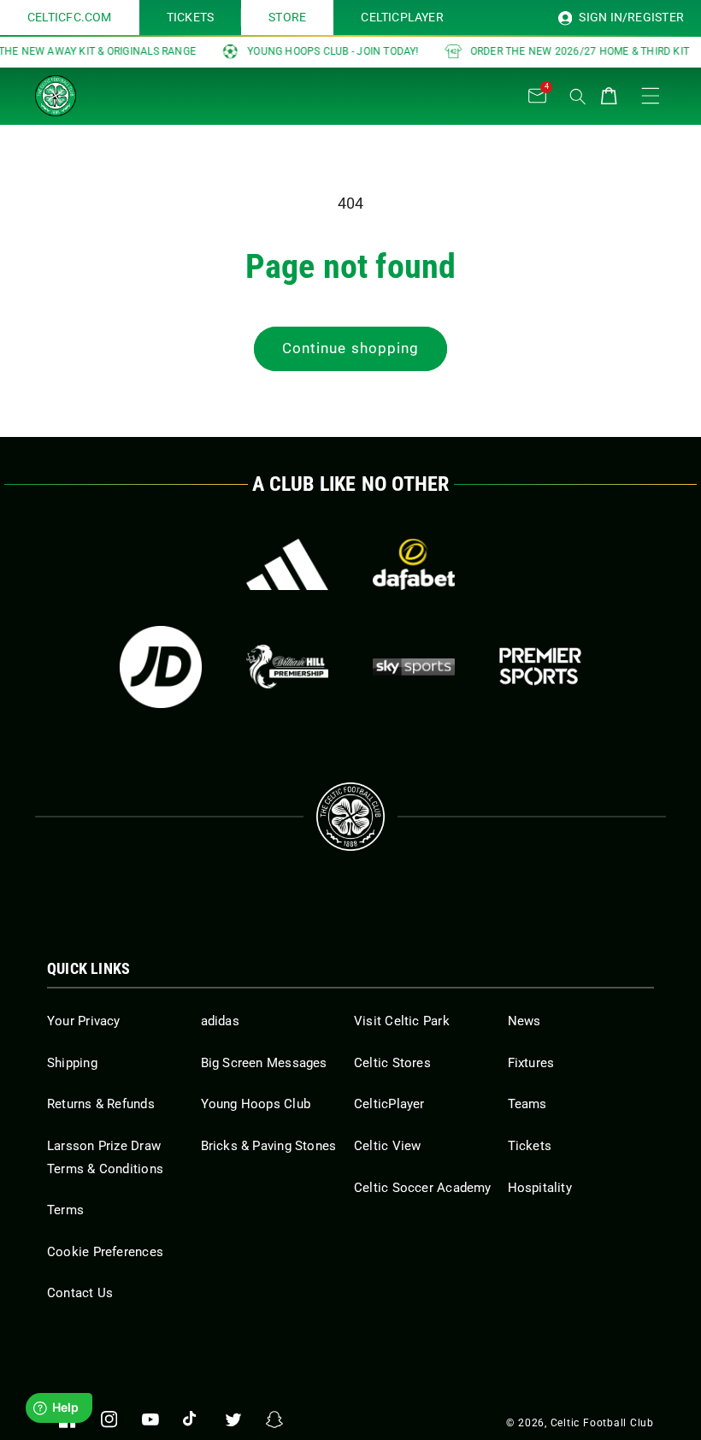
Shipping (72, 1063)
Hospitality (540, 1187)
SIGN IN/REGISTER (630, 17)
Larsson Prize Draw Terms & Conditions (105, 1157)
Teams (527, 1104)
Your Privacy (84, 1021)
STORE (287, 17)
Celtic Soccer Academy (423, 1187)
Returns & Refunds (101, 1104)
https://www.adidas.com (287, 564)
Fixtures (531, 1063)
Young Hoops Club (256, 1104)
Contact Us (80, 1293)
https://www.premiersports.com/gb (540, 667)
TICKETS (191, 17)
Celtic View (387, 1146)
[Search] (577, 96)
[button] (119, 92)
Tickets (530, 1146)
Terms (65, 1210)
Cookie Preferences (105, 1252)
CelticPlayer (389, 1104)
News (524, 1021)
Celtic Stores (392, 1063)
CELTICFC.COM (69, 17)
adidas (220, 1021)
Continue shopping (351, 348)
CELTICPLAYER (402, 17)
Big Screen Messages (264, 1063)
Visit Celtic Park (402, 1021)
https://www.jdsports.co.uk (161, 667)
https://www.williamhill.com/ (287, 667)
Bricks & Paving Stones (269, 1146)
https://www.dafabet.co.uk (414, 564)
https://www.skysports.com (414, 667)
